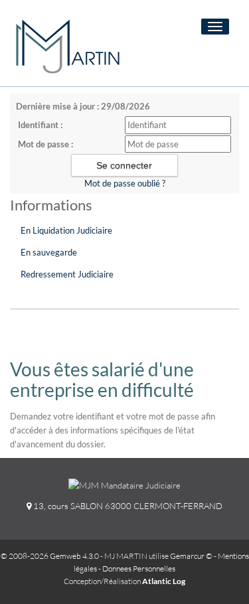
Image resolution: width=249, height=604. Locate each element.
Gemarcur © (191, 556)
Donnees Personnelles (138, 568)
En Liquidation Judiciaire (66, 230)
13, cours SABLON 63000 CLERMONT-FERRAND (126, 505)
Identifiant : (40, 124)
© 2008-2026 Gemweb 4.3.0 (50, 556)
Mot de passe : (45, 144)
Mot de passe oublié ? (124, 183)
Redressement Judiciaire (67, 274)
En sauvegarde (49, 252)
